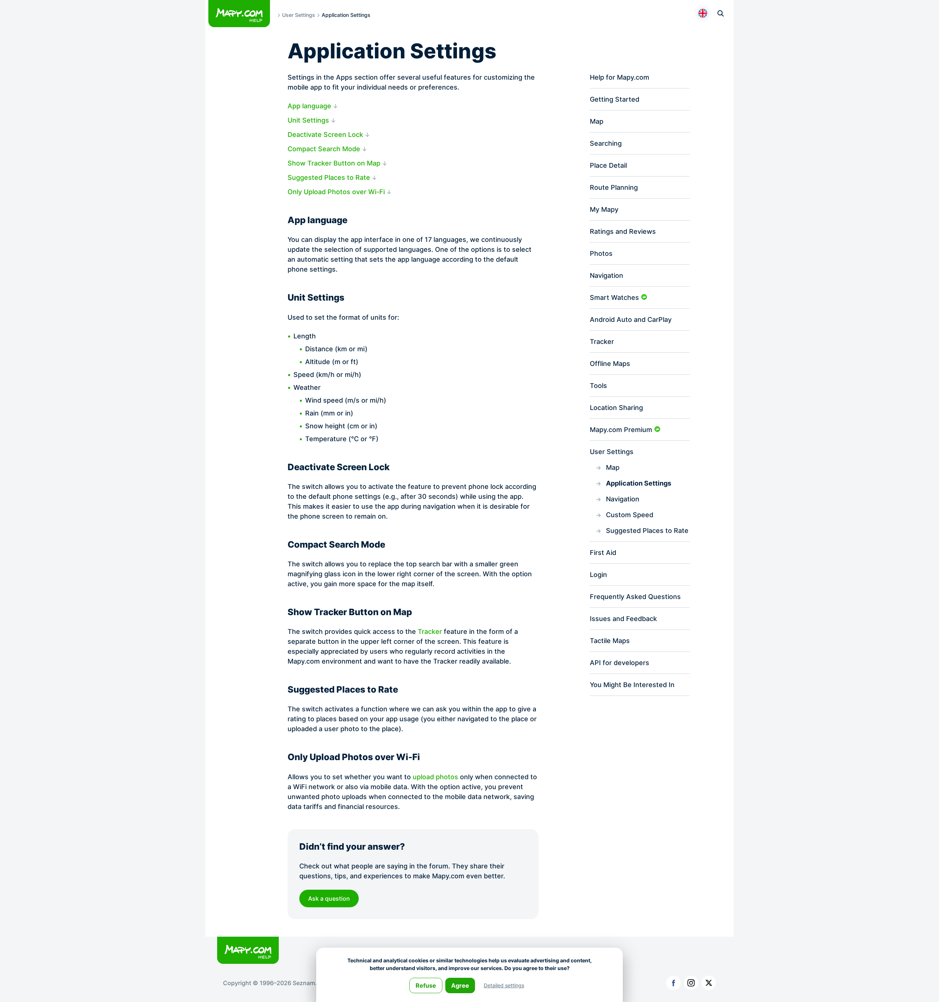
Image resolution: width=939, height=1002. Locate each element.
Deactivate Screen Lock (325, 134)
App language (309, 106)
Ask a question (329, 898)
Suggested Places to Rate (329, 177)
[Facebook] (673, 983)
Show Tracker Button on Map (334, 163)
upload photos (435, 777)
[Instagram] (691, 983)
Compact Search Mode (324, 149)
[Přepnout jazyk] (702, 13)
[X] (708, 983)
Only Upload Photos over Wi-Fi (336, 192)
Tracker (430, 631)
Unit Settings (308, 120)
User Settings (298, 15)
